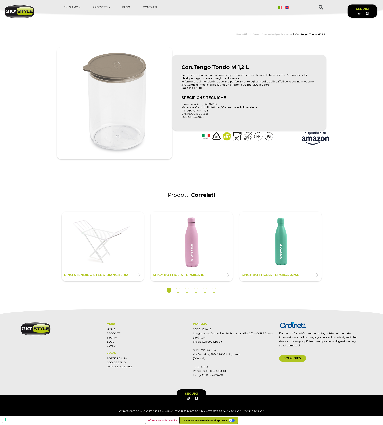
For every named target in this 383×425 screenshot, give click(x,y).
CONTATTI (114, 345)
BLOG (111, 341)
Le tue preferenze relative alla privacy (205, 420)
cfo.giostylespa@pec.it (207, 341)
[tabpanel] (102, 246)
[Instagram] (359, 13)
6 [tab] (214, 290)
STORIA (112, 337)
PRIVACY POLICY (230, 411)
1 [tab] (169, 290)
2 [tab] (178, 290)
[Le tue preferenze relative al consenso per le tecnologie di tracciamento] (5, 420)
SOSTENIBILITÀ (117, 358)
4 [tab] (196, 290)
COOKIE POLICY (253, 411)
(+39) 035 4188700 (211, 375)
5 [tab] (205, 290)
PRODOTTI (114, 333)
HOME (111, 329)
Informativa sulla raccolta (162, 420)
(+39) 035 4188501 (214, 370)
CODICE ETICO (116, 362)
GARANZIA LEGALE (119, 366)
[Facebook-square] (367, 13)
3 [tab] (187, 290)
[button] (292, 358)
